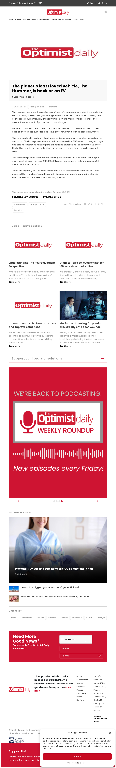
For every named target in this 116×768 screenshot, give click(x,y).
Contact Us (99, 700)
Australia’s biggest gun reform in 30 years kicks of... (51, 587)
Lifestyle (101, 617)
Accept (77, 756)
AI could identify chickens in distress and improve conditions (32, 325)
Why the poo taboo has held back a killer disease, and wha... (55, 596)
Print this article (52, 197)
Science (18, 19)
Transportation (29, 19)
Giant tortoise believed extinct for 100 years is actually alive (82, 264)
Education (77, 617)
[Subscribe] (54, 501)
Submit (99, 656)
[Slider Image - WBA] (57, 501)
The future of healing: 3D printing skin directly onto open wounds (81, 325)
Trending (53, 106)
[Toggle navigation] (10, 11)
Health (89, 617)
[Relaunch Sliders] (62, 501)
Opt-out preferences (76, 763)
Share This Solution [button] (22, 97)
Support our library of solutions (37, 358)
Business (52, 617)
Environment (20, 106)
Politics (64, 617)
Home (11, 19)
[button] (110, 732)
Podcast (97, 690)
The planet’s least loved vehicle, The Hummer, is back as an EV (60, 19)
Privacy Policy (100, 703)
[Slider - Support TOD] (59, 501)
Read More (14, 282)
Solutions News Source (25, 197)
